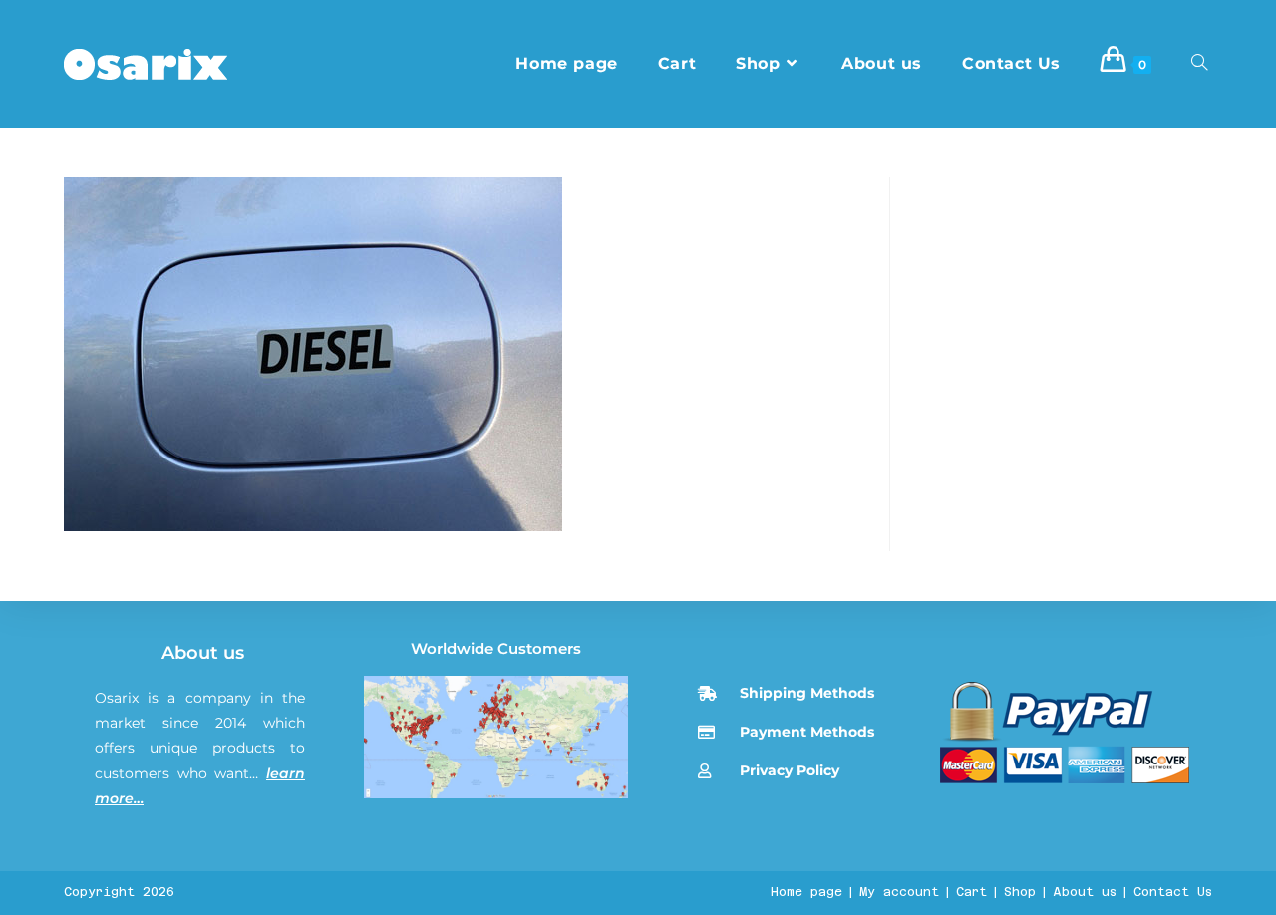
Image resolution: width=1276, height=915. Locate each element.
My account (899, 892)
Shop (1020, 892)
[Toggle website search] (1199, 64)
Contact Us (1172, 892)
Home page (806, 892)
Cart (971, 892)
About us (202, 653)
